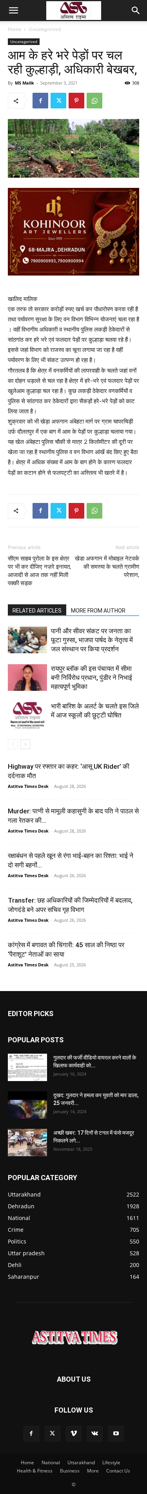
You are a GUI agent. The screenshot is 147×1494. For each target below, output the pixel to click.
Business (70, 1470)
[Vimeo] (74, 1434)
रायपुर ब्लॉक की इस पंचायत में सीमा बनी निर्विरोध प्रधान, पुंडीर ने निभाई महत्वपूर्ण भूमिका (91, 677)
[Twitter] (58, 100)
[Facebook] (40, 100)
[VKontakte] (95, 1434)
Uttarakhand (81, 1462)
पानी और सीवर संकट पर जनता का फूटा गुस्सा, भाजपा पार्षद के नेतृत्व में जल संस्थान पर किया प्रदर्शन (92, 640)
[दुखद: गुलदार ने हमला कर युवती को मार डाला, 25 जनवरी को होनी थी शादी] (27, 1105)
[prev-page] (13, 744)
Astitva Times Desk (28, 786)
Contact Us (118, 1470)
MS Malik (24, 83)
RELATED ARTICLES (37, 610)
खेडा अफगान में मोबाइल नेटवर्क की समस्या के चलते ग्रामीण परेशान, (107, 566)
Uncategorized (45, 29)
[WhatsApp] (94, 100)
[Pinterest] (76, 100)
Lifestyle (111, 1462)
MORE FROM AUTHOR (98, 610)
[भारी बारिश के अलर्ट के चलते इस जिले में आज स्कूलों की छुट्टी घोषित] (27, 715)
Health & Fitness (35, 1470)
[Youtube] (116, 1434)
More (93, 1470)
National (51, 1462)
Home (14, 29)
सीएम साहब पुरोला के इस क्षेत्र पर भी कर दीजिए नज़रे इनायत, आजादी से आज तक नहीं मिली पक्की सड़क (39, 571)
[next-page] (25, 744)
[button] (13, 10)
